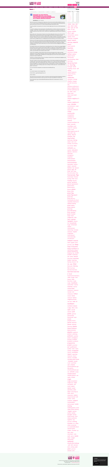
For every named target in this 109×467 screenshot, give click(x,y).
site (75, 384)
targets (70, 411)
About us (37, 7)
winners (76, 445)
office (73, 308)
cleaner (69, 96)
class (71, 91)
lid (77, 262)
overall (73, 310)
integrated (70, 233)
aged (72, 33)
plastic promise (71, 330)
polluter (69, 334)
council (69, 120)
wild (69, 445)
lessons (74, 262)
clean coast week (72, 95)
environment (71, 160)
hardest (73, 214)
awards (75, 42)
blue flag (72, 65)
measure (76, 290)
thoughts (69, 414)
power (69, 338)
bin (68, 65)
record (69, 352)
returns (69, 357)
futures (75, 180)
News (75, 7)
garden (69, 182)
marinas (70, 286)
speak (73, 388)
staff (68, 393)
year (76, 447)
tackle (76, 404)
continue (69, 118)
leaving (69, 262)
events (75, 164)
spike (74, 390)
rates (73, 348)
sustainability (71, 402)
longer (73, 277)
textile (69, 413)
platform (75, 332)
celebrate (70, 75)
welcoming (70, 439)
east (72, 142)
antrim (76, 35)
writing (72, 447)
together (69, 419)
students (69, 400)
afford (69, 33)
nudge (69, 308)
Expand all (47, 11)
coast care (70, 108)
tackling (69, 406)
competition (70, 115)
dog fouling (70, 138)
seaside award (71, 374)
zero (73, 450)
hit (68, 223)
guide (69, 214)
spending (70, 390)
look (76, 277)
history (75, 221)
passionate (70, 317)
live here (72, 268)
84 (73, 29)
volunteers (70, 434)
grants (69, 189)
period (69, 322)
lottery (69, 279)
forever (76, 177)
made (74, 281)
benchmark (70, 57)
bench (73, 56)
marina (76, 284)
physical (74, 322)
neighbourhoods (71, 299)
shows (73, 377)
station (76, 395)
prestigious (75, 338)
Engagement (51, 7)
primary (69, 339)
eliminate (70, 153)
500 (77, 27)
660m (68, 29)
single (69, 379)
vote (75, 434)
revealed (70, 361)
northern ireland (72, 306)
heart (72, 215)
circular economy (72, 83)
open (69, 310)
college (69, 111)
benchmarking (71, 59)
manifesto (74, 283)
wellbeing (70, 441)
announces (70, 35)
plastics (70, 332)
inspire (75, 232)
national (69, 297)
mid (73, 292)
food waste (70, 177)
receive (69, 350)
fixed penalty (71, 175)
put (68, 347)
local (70, 274)
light (71, 264)
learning (74, 260)
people (69, 319)
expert (69, 166)
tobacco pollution (72, 418)
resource (69, 356)
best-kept (70, 61)
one (76, 308)
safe (68, 365)
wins (68, 447)
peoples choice (71, 320)
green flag (70, 193)
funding (69, 180)
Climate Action (61, 7)
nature (74, 298)
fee (73, 168)
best (77, 59)
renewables (75, 352)
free (73, 178)
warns (72, 436)
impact (69, 226)
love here (69, 281)
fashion (69, 168)
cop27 (74, 118)
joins (76, 242)
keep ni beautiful (72, 246)
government (70, 185)
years (69, 449)
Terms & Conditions (71, 455)
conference (70, 117)
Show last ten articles (33, 11)
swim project (70, 404)
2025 (68, 27)
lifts (68, 264)
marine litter (71, 288)
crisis (72, 129)
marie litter (70, 284)
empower (70, 157)
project (69, 345)
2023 (72, 26)
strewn (69, 398)
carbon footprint (71, 72)
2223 (72, 27)
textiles (73, 413)
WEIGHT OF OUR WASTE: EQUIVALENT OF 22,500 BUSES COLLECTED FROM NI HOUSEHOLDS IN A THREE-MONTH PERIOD (44, 16)
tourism (69, 421)
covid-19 (69, 128)
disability (69, 136)
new (74, 301)
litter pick (70, 266)
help (75, 217)
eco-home (74, 143)
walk (68, 436)
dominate (70, 140)
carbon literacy (71, 74)
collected (75, 109)
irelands (75, 241)
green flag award (72, 195)
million (75, 294)
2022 (68, 26)
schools (72, 372)
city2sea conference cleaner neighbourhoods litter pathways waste (73, 89)
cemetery (70, 79)
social (69, 386)
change (75, 79)
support (75, 400)
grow (68, 212)
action (74, 31)
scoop (76, 372)
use (68, 432)
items (68, 242)
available (75, 38)
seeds (69, 377)
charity (69, 81)
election (69, 152)
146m (73, 24)
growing (73, 212)
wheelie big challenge (73, 443)
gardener (74, 182)
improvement (71, 228)
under (69, 430)
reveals (75, 361)
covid (74, 126)
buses (74, 68)
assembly (70, 38)
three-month (70, 416)
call (78, 68)
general (69, 184)
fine (72, 171)
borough (69, 66)
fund (76, 178)
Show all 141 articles (41, 11)
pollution (70, 336)
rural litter (73, 363)
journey (69, 244)
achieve (69, 31)
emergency (70, 155)
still (77, 397)
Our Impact (41, 7)
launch (76, 256)
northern (70, 304)
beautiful (70, 50)
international (70, 235)
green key (70, 196)
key (73, 253)
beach (69, 44)
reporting (74, 354)
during (75, 140)
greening (69, 209)
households (73, 223)
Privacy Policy (77, 455)
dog (74, 136)
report (69, 354)
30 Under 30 (67, 7)
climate (73, 104)
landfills (69, 254)
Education (46, 7)
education (75, 150)
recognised (75, 350)
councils (73, 124)
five (77, 173)
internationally (71, 237)
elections (74, 152)
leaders (69, 260)
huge (68, 225)
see (77, 375)
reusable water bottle (73, 359)
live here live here (72, 270)
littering (75, 266)
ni (76, 301)
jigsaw (72, 242)
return (74, 356)
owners (69, 311)
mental (69, 292)
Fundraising (71, 7)
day (74, 133)
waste (76, 436)
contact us (78, 1)
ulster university (71, 425)
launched (70, 258)
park (73, 312)
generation (75, 184)
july (73, 244)
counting (70, 126)
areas (73, 36)
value (71, 432)
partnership (70, 315)
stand (72, 393)
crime (69, 129)
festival (77, 168)
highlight (73, 219)
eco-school (70, 146)
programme (71, 343)
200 (76, 24)
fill (75, 169)
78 (71, 29)
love (73, 279)
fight (73, 169)
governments (71, 187)
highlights (70, 221)
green (74, 189)
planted (74, 324)
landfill (77, 253)
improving (70, 230)
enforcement (71, 159)
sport (69, 391)
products (75, 341)
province (75, 345)
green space (70, 205)
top (74, 419)
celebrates (70, 77)
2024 (75, 26)
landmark (75, 254)
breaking (69, 68)
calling (69, 70)
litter (75, 264)
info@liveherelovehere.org (75, 462)
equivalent (70, 164)
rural (68, 363)
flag (77, 175)
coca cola (69, 109)
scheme (72, 365)
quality (69, 348)
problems (70, 341)
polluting (74, 334)
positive (76, 336)
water (69, 438)
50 (74, 27)
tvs (74, 423)
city (68, 84)
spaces (69, 388)
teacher (75, 411)
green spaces (71, 207)
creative (75, 128)
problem (74, 339)
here (68, 219)
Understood (97, 463)
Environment (56, 7)
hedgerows (70, 217)
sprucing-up (74, 391)
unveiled (74, 430)
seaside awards (71, 375)
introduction (70, 238)
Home (34, 7)
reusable (74, 357)
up (77, 430)
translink (69, 423)
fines (75, 171)
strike (73, 398)
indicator (69, 232)
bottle (74, 66)
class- (74, 91)
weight (73, 438)
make (68, 283)
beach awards (71, 46)
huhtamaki (74, 225)
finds (68, 171)
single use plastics (72, 381)
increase (76, 230)
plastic (75, 326)
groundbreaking (71, 210)
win (72, 445)
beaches (70, 48)
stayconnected (71, 397)
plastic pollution (72, 328)
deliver (69, 134)
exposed (74, 166)
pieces (69, 324)
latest (71, 256)
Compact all (53, 11)
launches (76, 258)
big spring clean (72, 63)
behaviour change (72, 52)
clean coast (70, 93)
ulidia (76, 423)
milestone (70, 294)
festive (69, 169)
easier (69, 142)
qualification (73, 347)
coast (77, 106)
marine (75, 286)
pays (75, 317)
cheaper (74, 81)
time (76, 416)
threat (74, 414)
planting (69, 326)
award (69, 40)
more (73, 296)
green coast (70, 191)
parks (69, 314)
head (68, 215)
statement (70, 395)
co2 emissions (71, 106)
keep (76, 244)
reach (76, 348)
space (73, 386)
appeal (69, 36)
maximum (70, 290)
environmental (72, 162)
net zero (69, 301)
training (74, 421)
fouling (69, 178)
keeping (69, 253)
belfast (69, 54)
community (71, 113)
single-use (70, 382)
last (68, 256)
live (68, 268)
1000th (69, 24)
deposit (74, 134)
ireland (69, 240)
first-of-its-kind (71, 173)
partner (74, 314)
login (75, 1)
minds (69, 296)
